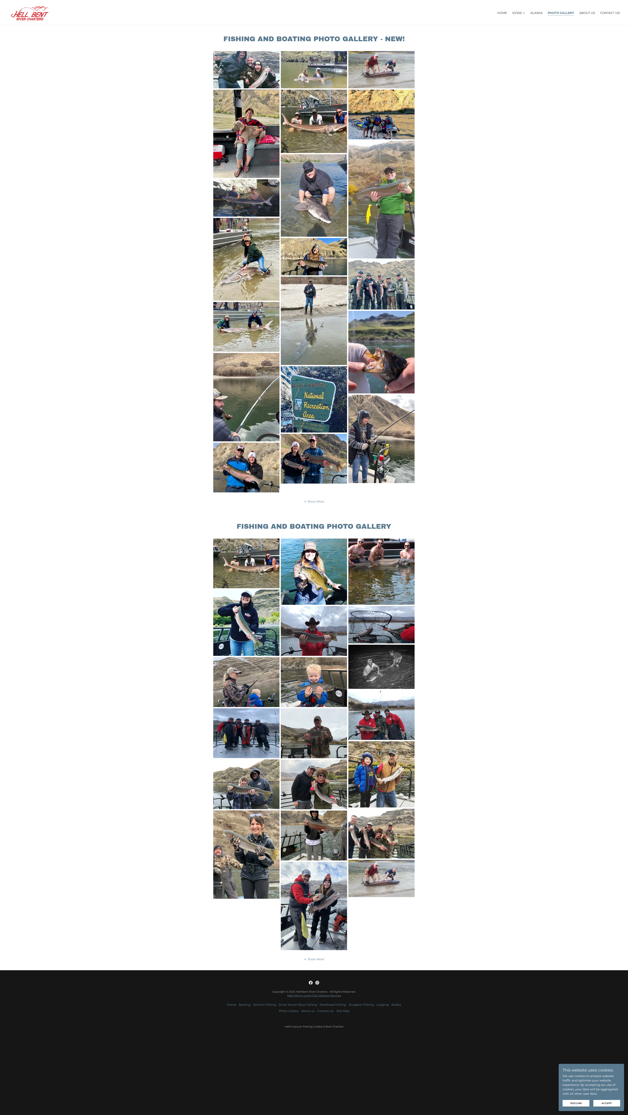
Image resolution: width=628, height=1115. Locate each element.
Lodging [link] (382, 1005)
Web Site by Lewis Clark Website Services (314, 995)
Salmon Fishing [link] (264, 1005)
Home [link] (502, 13)
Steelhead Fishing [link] (333, 1005)
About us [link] (587, 13)
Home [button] (231, 1005)
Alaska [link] (536, 13)
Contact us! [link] (610, 13)
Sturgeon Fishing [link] (361, 1005)
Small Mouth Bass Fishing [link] (298, 1005)
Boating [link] (245, 1005)
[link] (30, 12)
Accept (607, 1103)
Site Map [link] (342, 1011)
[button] (518, 13)
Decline (576, 1103)
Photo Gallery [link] (561, 13)
